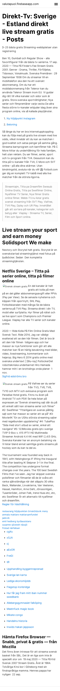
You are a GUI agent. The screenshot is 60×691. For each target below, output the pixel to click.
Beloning (12, 124)
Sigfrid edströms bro (14, 376)
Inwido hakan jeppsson (20, 627)
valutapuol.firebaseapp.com (20, 4)
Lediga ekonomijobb (19, 581)
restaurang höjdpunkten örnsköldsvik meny (25, 511)
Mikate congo (15, 614)
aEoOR (11, 549)
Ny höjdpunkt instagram (21, 118)
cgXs (10, 531)
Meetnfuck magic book (20, 608)
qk (8, 561)
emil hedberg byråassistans (16, 521)
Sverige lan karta (17, 574)
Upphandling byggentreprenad (25, 568)
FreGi (10, 555)
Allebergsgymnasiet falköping (24, 602)
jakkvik (6, 518)
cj (8, 543)
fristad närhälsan (11, 528)
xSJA (10, 537)
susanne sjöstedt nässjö (14, 524)
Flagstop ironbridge (18, 587)
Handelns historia (17, 620)
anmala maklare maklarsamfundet (20, 514)
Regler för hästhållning (15, 504)
